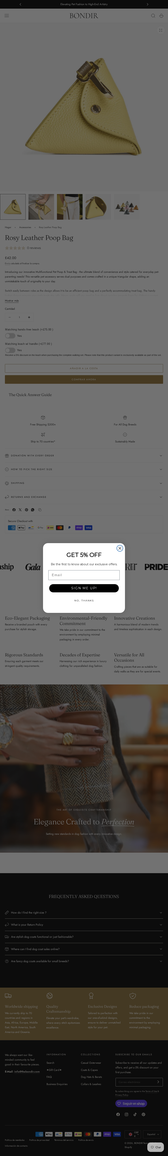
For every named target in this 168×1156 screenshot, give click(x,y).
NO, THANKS (84, 600)
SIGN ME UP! (84, 588)
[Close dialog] (120, 548)
